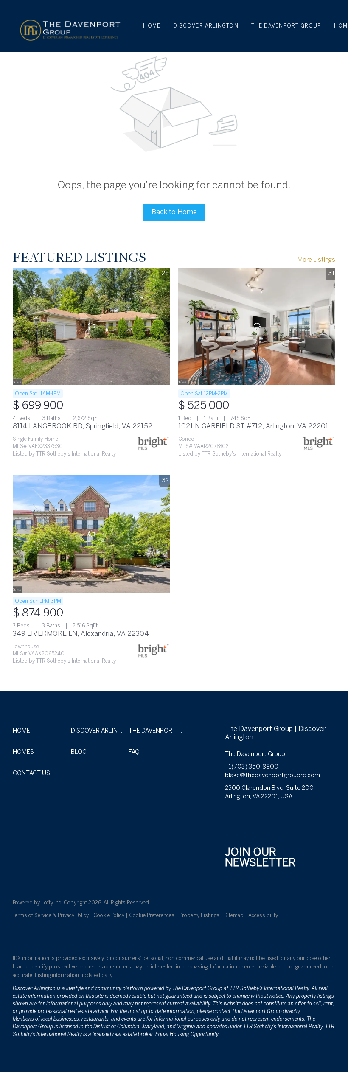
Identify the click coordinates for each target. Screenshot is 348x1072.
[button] (69, 26)
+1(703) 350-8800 (251, 766)
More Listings (316, 259)
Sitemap (234, 915)
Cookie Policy (108, 915)
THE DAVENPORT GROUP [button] (286, 26)
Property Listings (199, 915)
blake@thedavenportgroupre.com (272, 775)
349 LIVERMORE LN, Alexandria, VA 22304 (81, 634)
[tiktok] (316, 815)
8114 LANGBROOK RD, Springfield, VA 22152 (82, 426)
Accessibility (263, 915)
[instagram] (282, 815)
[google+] (231, 832)
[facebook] (231, 815)
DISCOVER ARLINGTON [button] (206, 26)
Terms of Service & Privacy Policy (51, 915)
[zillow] (265, 815)
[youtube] (299, 815)
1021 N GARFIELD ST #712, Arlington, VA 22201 (253, 426)
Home (151, 26)
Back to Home (174, 212)
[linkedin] (248, 815)
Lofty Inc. (51, 903)
